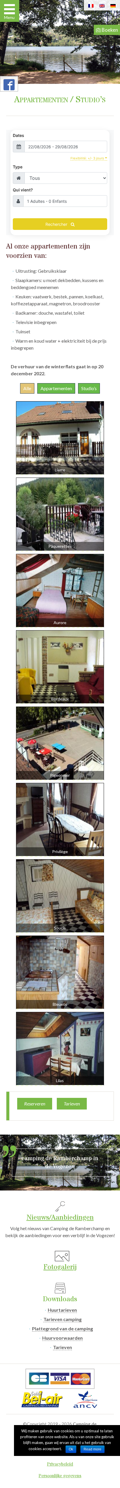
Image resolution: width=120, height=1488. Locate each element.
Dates (18, 135)
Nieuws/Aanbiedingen (60, 1218)
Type (17, 166)
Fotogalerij (60, 1267)
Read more (92, 1449)
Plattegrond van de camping (62, 1328)
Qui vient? (23, 189)
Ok (71, 1449)
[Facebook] (9, 87)
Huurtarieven (62, 1310)
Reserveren (34, 1103)
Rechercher (56, 224)
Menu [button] (9, 17)
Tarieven (72, 1103)
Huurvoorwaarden (62, 1338)
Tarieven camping (62, 1319)
